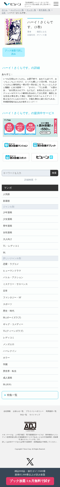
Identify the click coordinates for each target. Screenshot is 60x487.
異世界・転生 (9, 371)
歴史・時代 (8, 311)
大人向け (7, 239)
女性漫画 (7, 232)
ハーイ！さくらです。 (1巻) (40, 24)
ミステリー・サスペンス (15, 284)
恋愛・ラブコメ (11, 264)
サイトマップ (34, 415)
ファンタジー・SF (12, 297)
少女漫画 (7, 219)
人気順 (6, 194)
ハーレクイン (9, 351)
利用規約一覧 (51, 411)
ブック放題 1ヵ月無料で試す (30, 481)
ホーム (5, 10)
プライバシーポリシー (35, 411)
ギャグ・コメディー (13, 324)
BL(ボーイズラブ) (12, 317)
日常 (4, 13)
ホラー (6, 358)
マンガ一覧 (31, 10)
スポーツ (7, 304)
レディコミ (8, 337)
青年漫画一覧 (44, 10)
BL (4, 252)
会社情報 (7, 411)
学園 (5, 364)
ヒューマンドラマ (12, 271)
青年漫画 (7, 226)
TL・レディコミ (11, 246)
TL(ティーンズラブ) (13, 331)
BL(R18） (8, 384)
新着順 (6, 201)
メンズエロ (8, 344)
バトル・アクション (13, 277)
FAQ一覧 (23, 415)
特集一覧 (12, 395)
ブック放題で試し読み (14, 52)
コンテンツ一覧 (17, 10)
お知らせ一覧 (18, 411)
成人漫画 (7, 378)
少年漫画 (7, 212)
